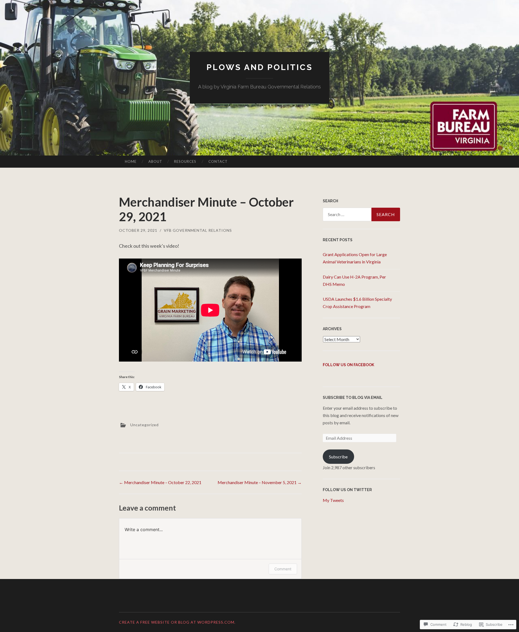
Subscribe (338, 456)
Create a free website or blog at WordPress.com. (177, 622)
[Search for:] (361, 214)
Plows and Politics (260, 67)
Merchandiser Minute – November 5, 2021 (260, 482)
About (155, 161)
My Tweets (333, 500)
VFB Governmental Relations (198, 230)
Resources (185, 161)
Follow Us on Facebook (348, 365)
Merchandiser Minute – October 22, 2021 (160, 482)
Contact (218, 161)
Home (131, 161)
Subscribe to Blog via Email (352, 397)
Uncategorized (144, 424)
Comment (282, 569)
